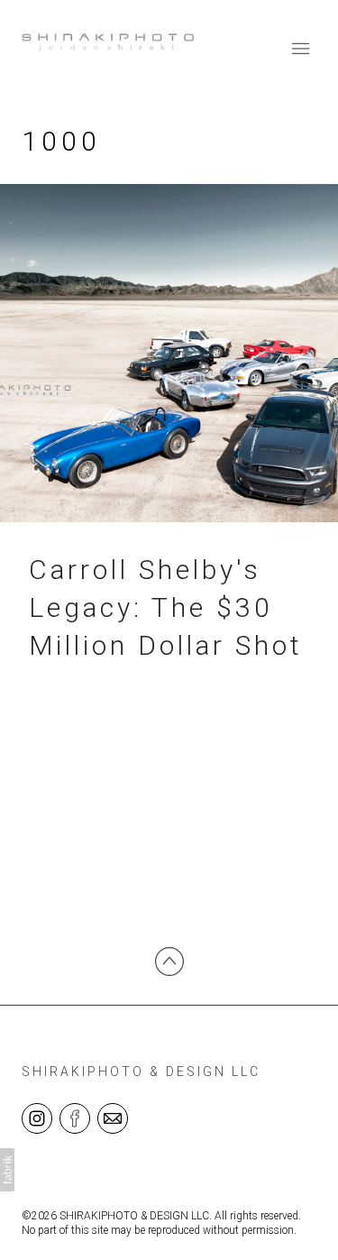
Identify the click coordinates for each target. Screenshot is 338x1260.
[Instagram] (37, 1117)
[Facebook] (74, 1117)
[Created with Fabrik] (7, 1169)
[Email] (112, 1117)
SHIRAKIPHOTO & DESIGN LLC (141, 1071)
